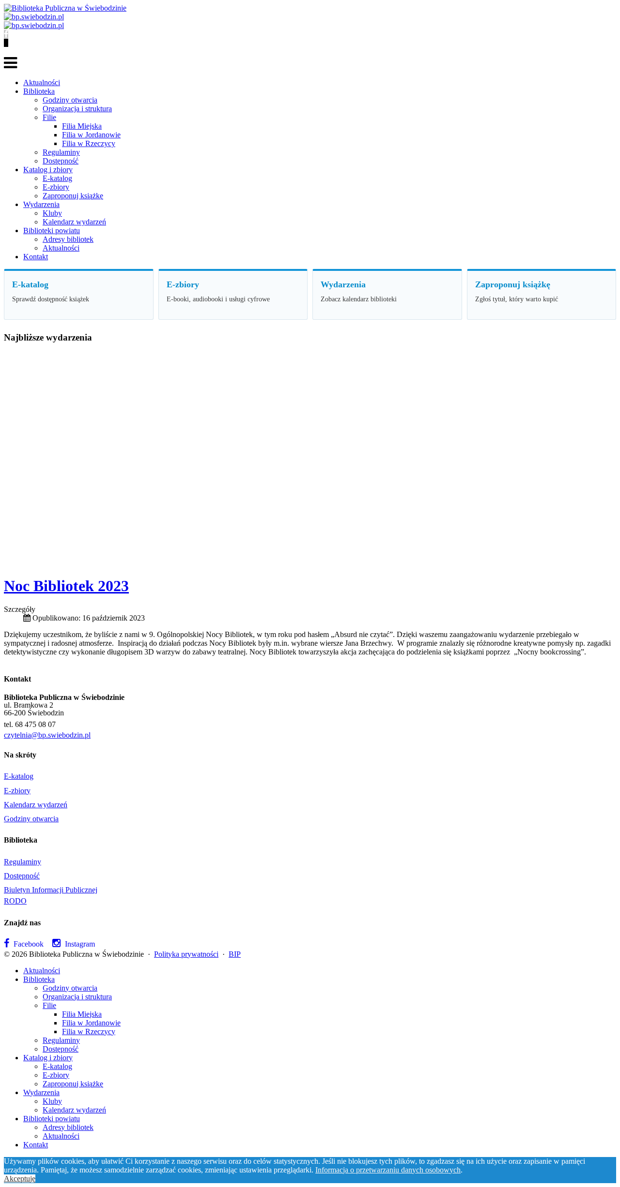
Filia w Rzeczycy (88, 143)
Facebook (28, 944)
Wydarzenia (41, 204)
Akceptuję (19, 1178)
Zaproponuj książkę (73, 196)
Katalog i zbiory (48, 169)
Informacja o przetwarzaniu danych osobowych (388, 1170)
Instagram (79, 944)
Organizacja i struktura (77, 108)
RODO (15, 901)
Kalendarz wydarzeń (74, 222)
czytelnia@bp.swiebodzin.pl (47, 735)
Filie (49, 117)
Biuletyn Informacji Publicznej (50, 890)
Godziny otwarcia (70, 100)
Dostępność (60, 161)
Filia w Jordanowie (91, 135)
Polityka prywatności (186, 954)
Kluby (52, 213)
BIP (235, 954)
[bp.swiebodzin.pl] (34, 17)
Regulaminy (61, 152)
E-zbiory (56, 187)
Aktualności (41, 82)
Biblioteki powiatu (51, 230)
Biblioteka (39, 91)
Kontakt (35, 256)
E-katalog (57, 178)
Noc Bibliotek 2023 (66, 585)
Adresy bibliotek (68, 239)
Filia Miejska (82, 126)
